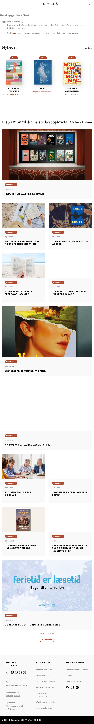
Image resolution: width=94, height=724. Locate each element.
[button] (90, 4)
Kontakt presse (13, 695)
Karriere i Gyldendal (45, 687)
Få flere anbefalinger (82, 122)
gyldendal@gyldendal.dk (16, 685)
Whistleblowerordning (46, 702)
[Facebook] (67, 688)
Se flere (88, 48)
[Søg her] (22, 22)
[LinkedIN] (77, 688)
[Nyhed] (14, 72)
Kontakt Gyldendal (44, 670)
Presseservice (42, 675)
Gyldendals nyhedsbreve (77, 670)
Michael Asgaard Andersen (13, 94)
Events (69, 675)
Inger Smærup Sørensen (43, 91)
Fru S (43, 89)
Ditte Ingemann (71, 94)
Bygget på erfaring (14, 90)
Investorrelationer (44, 708)
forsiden (16, 33)
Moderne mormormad (72, 90)
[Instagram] (72, 688)
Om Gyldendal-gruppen (46, 681)
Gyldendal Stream (74, 681)
